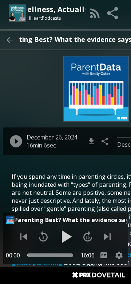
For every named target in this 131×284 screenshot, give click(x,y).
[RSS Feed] (95, 13)
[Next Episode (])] (107, 236)
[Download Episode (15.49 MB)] (91, 141)
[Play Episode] (16, 141)
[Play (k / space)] (65, 237)
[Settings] (119, 255)
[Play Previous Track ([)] (23, 236)
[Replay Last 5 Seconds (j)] (43, 236)
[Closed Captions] (104, 255)
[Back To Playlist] (9, 40)
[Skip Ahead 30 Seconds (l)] (87, 236)
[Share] (113, 13)
